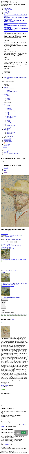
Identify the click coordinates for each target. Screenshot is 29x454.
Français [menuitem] (18, 77)
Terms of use (12, 452)
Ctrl (11, 241)
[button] (7, 8)
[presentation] (16, 173)
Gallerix (7, 444)
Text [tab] (5, 170)
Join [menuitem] (8, 79)
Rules (7, 452)
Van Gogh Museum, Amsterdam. (13, 239)
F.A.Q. (5, 451)
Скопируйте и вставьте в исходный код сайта (12, 436)
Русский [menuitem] (6, 77)
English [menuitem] (10, 77)
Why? (13, 319)
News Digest (7, 72)
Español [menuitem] (14, 77)
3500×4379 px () (15, 235)
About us (9, 451)
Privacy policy (18, 452)
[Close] (1, 405)
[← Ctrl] (13, 259)
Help (2, 451)
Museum (6, 85)
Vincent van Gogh (8, 236)
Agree (23, 432)
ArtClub (7, 101)
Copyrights (24, 452)
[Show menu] (10, 1)
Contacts (13, 451)
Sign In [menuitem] (5, 79)
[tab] (6, 168)
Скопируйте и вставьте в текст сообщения (11, 440)
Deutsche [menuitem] (22, 77)
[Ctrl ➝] (9, 270)
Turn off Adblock (5, 385)
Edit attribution (4, 234)
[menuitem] (26, 77)
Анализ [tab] (5, 172)
